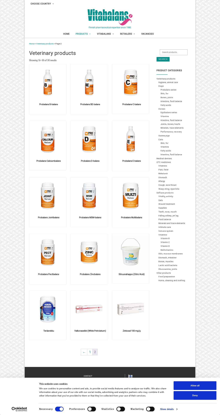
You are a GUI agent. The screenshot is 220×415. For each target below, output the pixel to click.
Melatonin (163, 173)
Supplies (162, 208)
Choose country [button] (41, 4)
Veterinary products (45, 44)
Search (162, 59)
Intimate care (164, 227)
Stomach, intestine (167, 257)
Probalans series (168, 90)
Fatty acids (166, 105)
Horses (161, 109)
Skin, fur (164, 93)
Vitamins (165, 116)
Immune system (165, 231)
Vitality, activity (165, 196)
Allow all (195, 385)
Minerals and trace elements (171, 223)
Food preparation (166, 276)
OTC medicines (164, 162)
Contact (88, 376)
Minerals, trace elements (172, 128)
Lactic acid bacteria (167, 265)
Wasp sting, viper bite (168, 189)
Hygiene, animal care (168, 82)
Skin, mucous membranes (170, 254)
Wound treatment (166, 204)
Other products (164, 273)
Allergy (161, 181)
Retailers (126, 34)
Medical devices (164, 158)
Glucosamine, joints (167, 269)
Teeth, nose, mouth (167, 212)
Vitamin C (165, 242)
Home (66, 34)
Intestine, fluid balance (171, 101)
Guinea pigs (164, 136)
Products (82, 34)
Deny (195, 395)
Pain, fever (163, 170)
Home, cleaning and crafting (171, 280)
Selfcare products (165, 193)
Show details (167, 409)
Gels (160, 200)
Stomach (162, 177)
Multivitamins (167, 250)
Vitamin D (165, 246)
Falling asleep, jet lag (168, 216)
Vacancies (147, 34)
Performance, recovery (171, 132)
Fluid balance (164, 219)
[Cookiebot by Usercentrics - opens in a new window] (19, 409)
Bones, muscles (165, 261)
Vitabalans (104, 34)
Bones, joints (167, 97)
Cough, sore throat (167, 185)
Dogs (161, 86)
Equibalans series (169, 112)
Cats (160, 139)
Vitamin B (165, 238)
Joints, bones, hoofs (170, 124)
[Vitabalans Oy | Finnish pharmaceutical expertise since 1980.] (110, 17)
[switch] (91, 409)
